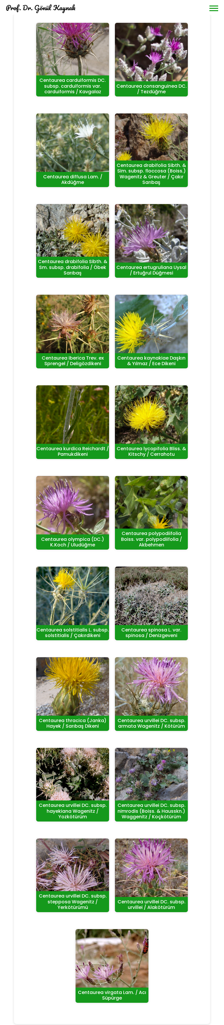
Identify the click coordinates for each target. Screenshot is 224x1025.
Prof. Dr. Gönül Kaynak (41, 7)
